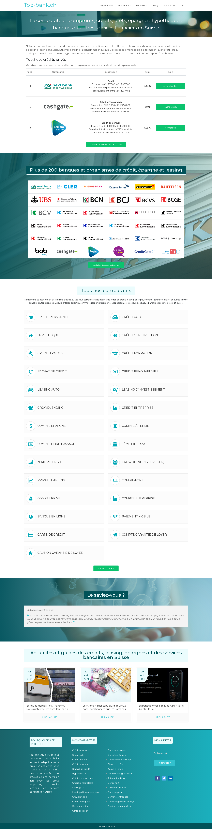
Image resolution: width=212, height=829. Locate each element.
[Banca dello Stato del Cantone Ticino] (67, 200)
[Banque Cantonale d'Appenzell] (93, 213)
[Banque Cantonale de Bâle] (41, 225)
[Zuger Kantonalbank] (119, 238)
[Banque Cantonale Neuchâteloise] (93, 200)
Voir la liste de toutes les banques (106, 265)
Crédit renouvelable (140, 371)
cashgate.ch (170, 107)
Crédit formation (137, 353)
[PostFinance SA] (145, 187)
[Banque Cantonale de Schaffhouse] (171, 225)
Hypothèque (48, 335)
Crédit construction (140, 335)
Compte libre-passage (56, 444)
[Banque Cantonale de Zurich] (145, 238)
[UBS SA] (41, 200)
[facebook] (157, 778)
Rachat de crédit (52, 371)
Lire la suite (49, 717)
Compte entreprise (138, 498)
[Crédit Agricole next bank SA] (58, 85)
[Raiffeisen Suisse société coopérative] (171, 187)
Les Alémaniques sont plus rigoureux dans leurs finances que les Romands (104, 707)
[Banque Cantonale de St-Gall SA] (67, 238)
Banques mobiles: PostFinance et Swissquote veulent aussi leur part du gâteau (48, 707)
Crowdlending (50, 407)
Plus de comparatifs (106, 568)
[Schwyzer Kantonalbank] (41, 238)
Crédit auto (132, 317)
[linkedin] (170, 778)
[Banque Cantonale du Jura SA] (119, 200)
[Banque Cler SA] (67, 187)
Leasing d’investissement (143, 389)
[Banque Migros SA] (93, 187)
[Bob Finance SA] (41, 251)
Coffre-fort (132, 480)
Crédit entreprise (137, 407)
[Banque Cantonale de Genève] (171, 200)
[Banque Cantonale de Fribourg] (171, 213)
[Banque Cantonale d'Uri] (93, 238)
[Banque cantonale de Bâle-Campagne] (119, 213)
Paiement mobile (136, 516)
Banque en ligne (51, 516)
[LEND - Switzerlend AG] (171, 251)
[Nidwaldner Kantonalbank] (145, 225)
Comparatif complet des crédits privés (106, 144)
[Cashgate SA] (58, 106)
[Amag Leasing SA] (171, 238)
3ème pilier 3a (133, 444)
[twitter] (164, 778)
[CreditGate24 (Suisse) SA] (145, 251)
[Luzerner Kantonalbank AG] (119, 225)
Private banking (51, 480)
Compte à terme (135, 426)
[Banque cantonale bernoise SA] (145, 213)
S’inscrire (165, 763)
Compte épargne (51, 426)
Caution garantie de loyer (60, 552)
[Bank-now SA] (119, 251)
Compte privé (48, 498)
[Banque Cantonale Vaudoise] (41, 213)
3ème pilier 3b (49, 462)
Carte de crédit (51, 534)
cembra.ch (170, 127)
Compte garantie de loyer (144, 534)
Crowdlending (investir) (143, 462)
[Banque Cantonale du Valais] (145, 200)
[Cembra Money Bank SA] (58, 127)
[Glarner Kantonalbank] (67, 225)
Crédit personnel (53, 317)
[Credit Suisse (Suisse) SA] (119, 187)
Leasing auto (48, 389)
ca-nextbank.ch (170, 86)
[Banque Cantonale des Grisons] (93, 225)
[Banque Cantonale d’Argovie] (67, 213)
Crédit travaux (50, 353)
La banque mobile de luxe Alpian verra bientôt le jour (161, 707)
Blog (155, 5)
